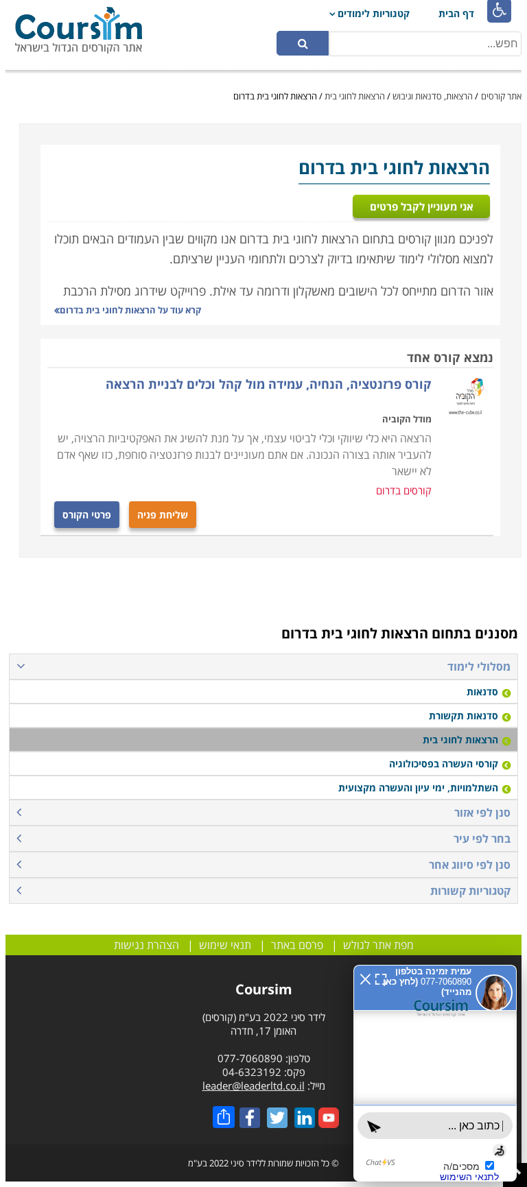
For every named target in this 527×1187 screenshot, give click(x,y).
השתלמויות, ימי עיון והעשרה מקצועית (418, 787)
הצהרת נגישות (146, 944)
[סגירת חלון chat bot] (254, 831)
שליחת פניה (162, 514)
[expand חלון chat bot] (270, 831)
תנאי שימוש (225, 944)
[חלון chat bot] (379, 1000)
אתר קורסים (501, 96)
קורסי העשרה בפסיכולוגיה (443, 763)
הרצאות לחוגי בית (355, 96)
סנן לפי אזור (482, 812)
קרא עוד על (130, 310)
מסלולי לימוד (479, 666)
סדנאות (482, 691)
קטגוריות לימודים (374, 13)
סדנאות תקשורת (463, 715)
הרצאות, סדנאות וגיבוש (433, 96)
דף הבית (456, 13)
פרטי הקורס (86, 514)
